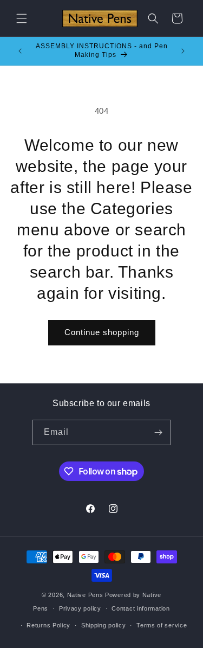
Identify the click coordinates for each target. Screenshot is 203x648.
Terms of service (161, 625)
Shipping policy (103, 625)
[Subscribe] (158, 432)
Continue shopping (101, 332)
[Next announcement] (183, 51)
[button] (22, 18)
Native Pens (85, 595)
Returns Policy (48, 625)
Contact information (140, 608)
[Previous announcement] (20, 51)
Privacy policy (80, 608)
